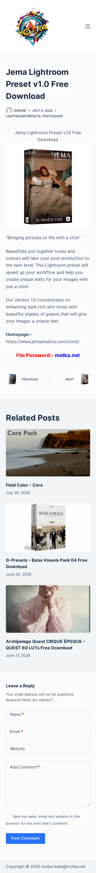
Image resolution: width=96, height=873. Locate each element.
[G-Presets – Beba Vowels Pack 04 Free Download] (48, 527)
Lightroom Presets (23, 116)
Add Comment (25, 767)
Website (17, 748)
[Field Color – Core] (48, 452)
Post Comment (25, 838)
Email (16, 731)
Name (17, 714)
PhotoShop (52, 116)
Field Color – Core (24, 485)
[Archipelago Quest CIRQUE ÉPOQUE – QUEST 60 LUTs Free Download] (48, 609)
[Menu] (87, 26)
